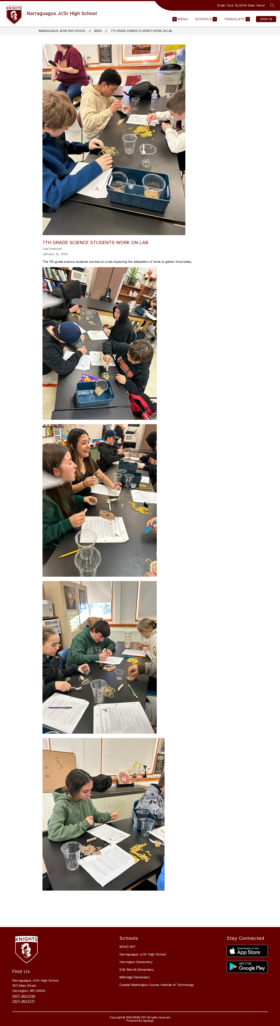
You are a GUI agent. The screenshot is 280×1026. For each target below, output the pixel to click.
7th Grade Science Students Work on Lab (141, 30)
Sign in (266, 19)
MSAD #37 (127, 947)
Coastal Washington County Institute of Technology (156, 985)
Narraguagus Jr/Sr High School (62, 30)
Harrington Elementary (136, 962)
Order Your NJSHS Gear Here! (241, 5)
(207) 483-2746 (23, 996)
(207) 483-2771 (23, 1001)
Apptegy (148, 1020)
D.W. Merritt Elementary (136, 969)
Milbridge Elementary (134, 977)
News (98, 30)
